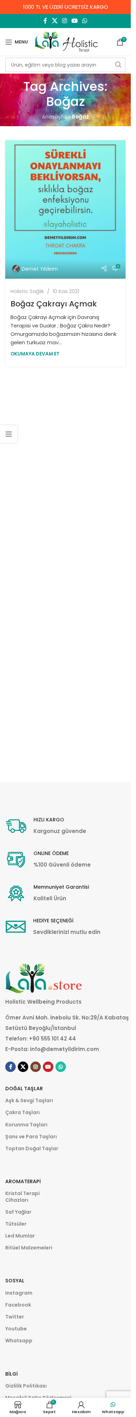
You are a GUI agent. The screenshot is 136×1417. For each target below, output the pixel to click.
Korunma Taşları (26, 1124)
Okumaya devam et (35, 354)
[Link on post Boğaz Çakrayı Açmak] (65, 209)
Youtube (16, 1328)
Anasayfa (54, 116)
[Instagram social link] (64, 20)
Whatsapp (18, 1340)
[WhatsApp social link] (85, 20)
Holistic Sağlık (27, 291)
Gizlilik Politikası (26, 1385)
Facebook (18, 1304)
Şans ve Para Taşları (31, 1136)
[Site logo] (66, 41)
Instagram (18, 1292)
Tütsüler (16, 1223)
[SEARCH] (118, 64)
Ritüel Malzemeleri (28, 1247)
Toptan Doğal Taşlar (31, 1148)
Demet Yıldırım (40, 268)
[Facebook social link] (45, 20)
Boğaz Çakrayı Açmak (53, 303)
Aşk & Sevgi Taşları (29, 1100)
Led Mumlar (20, 1235)
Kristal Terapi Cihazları (22, 1196)
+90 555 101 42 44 (52, 1038)
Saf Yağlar (18, 1211)
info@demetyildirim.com (64, 1049)
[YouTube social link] (74, 20)
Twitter (14, 1316)
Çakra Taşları (22, 1112)
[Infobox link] (45, 826)
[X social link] (55, 20)
